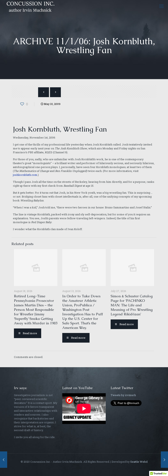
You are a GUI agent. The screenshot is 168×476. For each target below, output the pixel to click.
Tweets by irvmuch (123, 395)
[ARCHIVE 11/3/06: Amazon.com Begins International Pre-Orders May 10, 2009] (164, 459)
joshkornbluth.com (25, 175)
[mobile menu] (161, 6)
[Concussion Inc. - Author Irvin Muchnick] (29, 6)
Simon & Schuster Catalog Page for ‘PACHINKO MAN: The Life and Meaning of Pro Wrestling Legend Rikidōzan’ (132, 305)
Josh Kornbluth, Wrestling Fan (60, 129)
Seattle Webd (139, 462)
